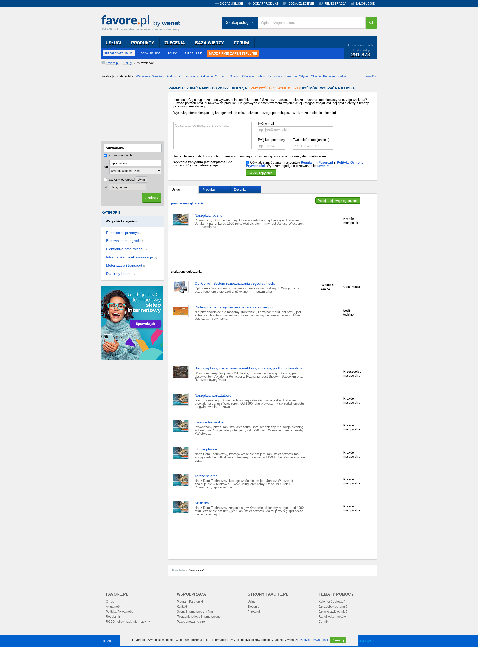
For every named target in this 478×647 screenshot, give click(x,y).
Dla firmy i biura (120, 274)
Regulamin (113, 616)
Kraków (171, 76)
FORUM (241, 43)
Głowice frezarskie (209, 422)
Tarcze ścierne (206, 476)
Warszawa (143, 76)
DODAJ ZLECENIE (301, 3)
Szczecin (221, 76)
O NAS (107, 641)
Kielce (342, 76)
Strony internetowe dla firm (195, 611)
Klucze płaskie (206, 449)
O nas (110, 601)
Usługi (176, 189)
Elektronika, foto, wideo (126, 249)
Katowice (206, 76)
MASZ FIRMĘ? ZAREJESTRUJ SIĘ (233, 53)
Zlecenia (240, 189)
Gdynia (304, 76)
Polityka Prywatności (120, 611)
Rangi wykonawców (332, 616)
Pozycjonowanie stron (192, 621)
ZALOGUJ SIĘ (365, 3)
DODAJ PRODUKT (265, 3)
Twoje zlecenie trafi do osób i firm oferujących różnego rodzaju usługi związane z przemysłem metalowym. (250, 156)
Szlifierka (202, 503)
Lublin (261, 76)
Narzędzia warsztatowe (213, 395)
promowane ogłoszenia (187, 203)
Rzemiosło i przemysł (124, 233)
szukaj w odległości (121, 179)
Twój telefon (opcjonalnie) (311, 139)
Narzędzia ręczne (208, 215)
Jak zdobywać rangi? (333, 606)
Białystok (329, 76)
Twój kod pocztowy (271, 139)
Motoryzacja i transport (126, 265)
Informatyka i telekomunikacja (131, 257)
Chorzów (248, 76)
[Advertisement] (126, 111)
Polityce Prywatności (314, 640)
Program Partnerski (190, 601)
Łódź (194, 76)
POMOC (173, 53)
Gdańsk (235, 76)
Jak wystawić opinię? (333, 611)
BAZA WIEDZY (209, 43)
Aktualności (113, 606)
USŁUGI (113, 43)
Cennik (323, 621)
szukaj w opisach (120, 155)
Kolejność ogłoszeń (332, 601)
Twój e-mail (266, 123)
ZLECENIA (174, 43)
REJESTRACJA (335, 3)
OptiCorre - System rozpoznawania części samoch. (235, 283)
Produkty (209, 189)
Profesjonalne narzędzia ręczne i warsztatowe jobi (234, 307)
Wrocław (158, 76)
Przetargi (254, 611)
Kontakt (182, 606)
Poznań (184, 76)
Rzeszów (290, 76)
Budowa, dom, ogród (124, 241)
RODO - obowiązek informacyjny (128, 621)
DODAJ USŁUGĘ (231, 3)
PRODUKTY (142, 43)
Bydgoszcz (274, 76)
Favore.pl (142, 21)
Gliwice (316, 76)
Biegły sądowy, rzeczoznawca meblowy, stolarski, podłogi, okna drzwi (249, 368)
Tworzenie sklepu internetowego (199, 616)
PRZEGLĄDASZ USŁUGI (118, 53)
